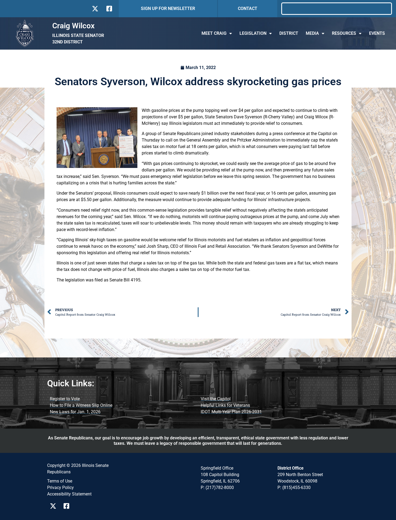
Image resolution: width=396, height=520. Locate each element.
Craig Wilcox (73, 25)
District (288, 33)
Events (377, 33)
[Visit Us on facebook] (108, 8)
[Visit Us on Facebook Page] (68, 506)
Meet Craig (214, 33)
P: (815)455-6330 (294, 487)
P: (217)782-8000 (217, 487)
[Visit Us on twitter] (95, 8)
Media (312, 33)
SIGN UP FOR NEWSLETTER (168, 8)
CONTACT (247, 8)
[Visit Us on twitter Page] (54, 506)
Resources (344, 33)
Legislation (252, 33)
